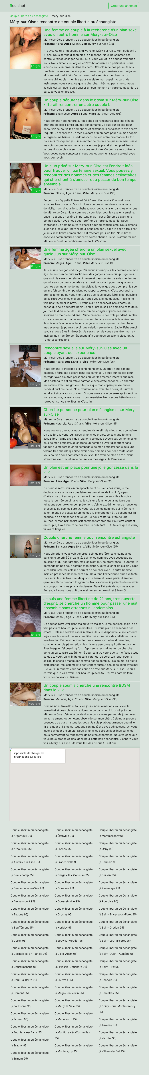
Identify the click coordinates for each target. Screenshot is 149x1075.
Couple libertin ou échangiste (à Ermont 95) (30, 1055)
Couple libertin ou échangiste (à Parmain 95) (118, 859)
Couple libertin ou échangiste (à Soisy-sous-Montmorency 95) (118, 1006)
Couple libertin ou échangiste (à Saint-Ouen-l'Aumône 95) (118, 950)
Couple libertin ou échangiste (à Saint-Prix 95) (118, 964)
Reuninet (17, 5)
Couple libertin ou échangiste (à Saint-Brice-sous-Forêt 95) (118, 911)
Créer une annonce (124, 5)
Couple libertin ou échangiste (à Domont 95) (30, 990)
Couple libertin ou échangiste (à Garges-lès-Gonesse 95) (74, 872)
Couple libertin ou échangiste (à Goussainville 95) (74, 898)
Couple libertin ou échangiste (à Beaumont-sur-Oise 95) (30, 885)
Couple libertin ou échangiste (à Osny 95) (118, 846)
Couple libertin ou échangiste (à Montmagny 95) (74, 1048)
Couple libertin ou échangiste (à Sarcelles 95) (118, 990)
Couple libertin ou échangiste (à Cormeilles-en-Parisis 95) (30, 950)
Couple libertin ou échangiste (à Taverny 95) (118, 1022)
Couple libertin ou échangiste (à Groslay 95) (74, 911)
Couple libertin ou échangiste (29, 16)
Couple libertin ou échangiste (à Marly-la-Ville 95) (74, 1003)
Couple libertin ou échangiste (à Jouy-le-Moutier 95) (74, 937)
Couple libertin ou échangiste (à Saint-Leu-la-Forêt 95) (118, 937)
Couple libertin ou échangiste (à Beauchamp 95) (30, 872)
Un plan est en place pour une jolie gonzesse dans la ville (90, 469)
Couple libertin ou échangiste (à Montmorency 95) (118, 833)
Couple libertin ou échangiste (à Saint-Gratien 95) (118, 924)
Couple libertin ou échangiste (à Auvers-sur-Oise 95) (30, 859)
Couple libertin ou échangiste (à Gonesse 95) (74, 885)
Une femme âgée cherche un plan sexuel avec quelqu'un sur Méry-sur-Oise (84, 251)
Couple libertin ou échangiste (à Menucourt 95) (74, 1016)
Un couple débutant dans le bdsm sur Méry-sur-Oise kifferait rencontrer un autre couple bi (90, 102)
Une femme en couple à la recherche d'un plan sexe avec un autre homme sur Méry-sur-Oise (90, 32)
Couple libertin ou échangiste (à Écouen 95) (30, 1016)
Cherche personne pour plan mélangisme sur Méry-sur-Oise (89, 411)
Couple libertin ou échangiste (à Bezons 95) (30, 911)
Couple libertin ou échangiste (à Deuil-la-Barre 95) (30, 977)
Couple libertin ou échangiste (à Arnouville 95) (30, 846)
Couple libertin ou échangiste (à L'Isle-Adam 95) (74, 950)
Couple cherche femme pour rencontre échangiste (89, 537)
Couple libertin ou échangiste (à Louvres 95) (74, 977)
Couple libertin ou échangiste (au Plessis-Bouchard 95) (74, 964)
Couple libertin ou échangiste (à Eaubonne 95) (30, 1003)
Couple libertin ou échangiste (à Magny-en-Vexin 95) (74, 990)
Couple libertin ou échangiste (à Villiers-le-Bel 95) (118, 1048)
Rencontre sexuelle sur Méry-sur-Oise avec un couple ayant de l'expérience (85, 350)
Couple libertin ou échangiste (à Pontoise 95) (118, 898)
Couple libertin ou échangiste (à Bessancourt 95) (30, 898)
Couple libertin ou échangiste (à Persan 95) (118, 872)
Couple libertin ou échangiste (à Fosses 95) (74, 846)
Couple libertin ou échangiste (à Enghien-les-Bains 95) (30, 1029)
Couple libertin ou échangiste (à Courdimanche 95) (30, 964)
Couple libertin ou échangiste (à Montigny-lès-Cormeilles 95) (74, 1032)
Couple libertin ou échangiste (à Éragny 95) (30, 1042)
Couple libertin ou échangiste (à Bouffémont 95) (30, 924)
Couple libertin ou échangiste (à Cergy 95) (30, 937)
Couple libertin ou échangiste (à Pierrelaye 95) (118, 885)
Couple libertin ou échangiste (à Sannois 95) (118, 977)
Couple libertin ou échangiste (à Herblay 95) (74, 924)
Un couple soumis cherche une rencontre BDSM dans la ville (86, 687)
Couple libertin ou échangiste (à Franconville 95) (74, 859)
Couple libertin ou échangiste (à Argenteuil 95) (30, 833)
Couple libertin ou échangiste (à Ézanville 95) (74, 833)
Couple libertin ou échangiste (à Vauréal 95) (118, 1035)
